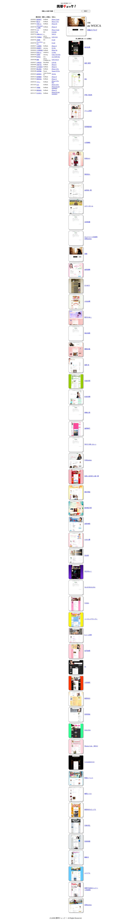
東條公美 (87, 412)
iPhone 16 (54, 27)
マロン (38, 82)
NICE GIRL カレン (90, 444)
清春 (85, 254)
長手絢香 (87, 651)
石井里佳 (87, 714)
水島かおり (40, 34)
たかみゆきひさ (89, 762)
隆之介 (38, 21)
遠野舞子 (87, 428)
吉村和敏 (39, 71)
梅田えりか (88, 793)
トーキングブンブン (90, 619)
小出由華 (87, 301)
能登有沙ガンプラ (90, 809)
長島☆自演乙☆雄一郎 (91, 476)
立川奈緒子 (40, 67)
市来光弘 (87, 825)
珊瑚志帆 (87, 349)
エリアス (87, 873)
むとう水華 (88, 635)
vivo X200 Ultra (56, 57)
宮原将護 (87, 841)
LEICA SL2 (55, 37)
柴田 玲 (86, 365)
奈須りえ (39, 52)
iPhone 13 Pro (55, 69)
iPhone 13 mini (55, 30)
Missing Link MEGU (91, 746)
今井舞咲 (87, 142)
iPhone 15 (54, 79)
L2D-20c (54, 62)
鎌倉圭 (86, 857)
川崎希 (38, 40)
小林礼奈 (39, 62)
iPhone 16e (54, 50)
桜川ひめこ (88, 317)
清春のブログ (92, 30)
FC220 (53, 40)
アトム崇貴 (88, 111)
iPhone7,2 (54, 67)
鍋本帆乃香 (88, 508)
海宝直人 (87, 174)
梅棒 (38, 59)
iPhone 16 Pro (55, 84)
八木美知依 (40, 50)
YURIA (86, 603)
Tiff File (54, 74)
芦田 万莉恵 (88, 95)
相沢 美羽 (87, 63)
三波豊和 (39, 46)
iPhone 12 (54, 90)
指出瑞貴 (87, 333)
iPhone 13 (54, 46)
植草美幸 (39, 74)
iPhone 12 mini (55, 19)
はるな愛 (87, 539)
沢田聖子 (39, 48)
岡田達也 (39, 90)
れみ (38, 84)
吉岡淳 (38, 54)
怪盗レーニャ (88, 778)
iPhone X (54, 64)
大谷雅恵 (87, 682)
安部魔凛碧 (88, 126)
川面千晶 (39, 64)
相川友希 (87, 47)
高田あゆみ (88, 905)
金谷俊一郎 (88, 190)
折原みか (87, 158)
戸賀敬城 (39, 37)
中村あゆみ (88, 460)
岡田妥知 (39, 79)
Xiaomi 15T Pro (56, 71)
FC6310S (54, 32)
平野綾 (38, 87)
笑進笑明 (87, 381)
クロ (38, 30)
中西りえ (39, 24)
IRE (85, 79)
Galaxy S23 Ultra (56, 54)
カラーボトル (88, 206)
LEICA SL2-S (55, 59)
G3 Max (54, 52)
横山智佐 (39, 69)
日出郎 (86, 555)
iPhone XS (54, 24)
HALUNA (87, 730)
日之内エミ (88, 571)
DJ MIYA (39, 93)
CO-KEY (87, 285)
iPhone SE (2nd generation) (56, 87)
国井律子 (39, 19)
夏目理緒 (87, 492)
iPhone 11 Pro (55, 21)
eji (85, 666)
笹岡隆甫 (39, 77)
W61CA (54, 34)
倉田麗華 (87, 269)
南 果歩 (39, 57)
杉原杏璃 (87, 396)
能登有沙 (87, 698)
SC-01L (54, 48)
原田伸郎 (87, 523)
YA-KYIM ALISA (89, 587)
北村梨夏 (87, 222)
